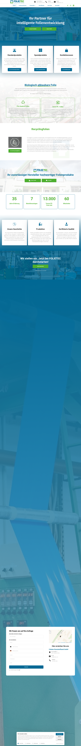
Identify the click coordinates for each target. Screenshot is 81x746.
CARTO (70, 642)
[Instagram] (71, 5)
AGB (19, 669)
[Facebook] (68, 5)
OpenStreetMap (63, 642)
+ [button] (50, 631)
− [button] (50, 632)
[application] (60, 636)
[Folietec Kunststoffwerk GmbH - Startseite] (17, 1)
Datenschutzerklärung (59, 743)
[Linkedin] (74, 5)
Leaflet (59, 642)
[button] (60, 636)
